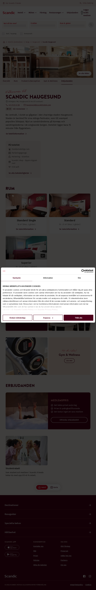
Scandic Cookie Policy (24, 310)
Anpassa (46, 318)
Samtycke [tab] (17, 278)
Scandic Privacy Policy (47, 310)
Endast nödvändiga (17, 318)
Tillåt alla (78, 318)
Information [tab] (48, 278)
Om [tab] (79, 278)
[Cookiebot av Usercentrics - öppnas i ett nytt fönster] (83, 271)
